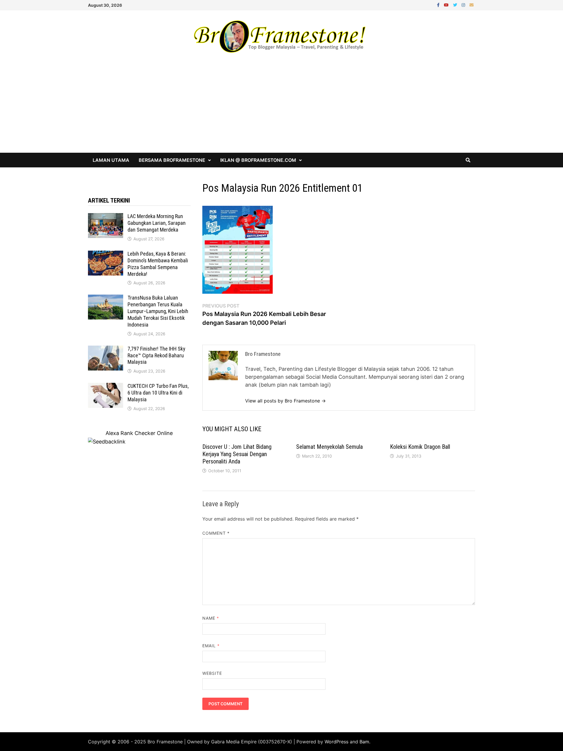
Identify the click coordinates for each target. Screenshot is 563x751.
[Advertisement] (281, 109)
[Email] (471, 4)
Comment (216, 533)
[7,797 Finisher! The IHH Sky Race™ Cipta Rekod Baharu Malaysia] (105, 349)
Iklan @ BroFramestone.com (258, 160)
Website (212, 673)
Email (211, 645)
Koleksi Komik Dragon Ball (420, 446)
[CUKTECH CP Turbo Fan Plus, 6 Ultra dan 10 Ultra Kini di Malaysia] (105, 387)
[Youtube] (447, 4)
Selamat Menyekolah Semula (329, 446)
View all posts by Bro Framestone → (285, 401)
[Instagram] (464, 4)
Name (210, 618)
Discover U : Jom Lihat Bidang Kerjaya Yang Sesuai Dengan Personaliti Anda (237, 454)
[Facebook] (438, 4)
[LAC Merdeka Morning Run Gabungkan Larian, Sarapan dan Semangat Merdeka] (105, 217)
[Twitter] (456, 4)
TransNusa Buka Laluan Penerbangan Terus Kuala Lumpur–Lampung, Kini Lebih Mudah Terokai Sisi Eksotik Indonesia (158, 311)
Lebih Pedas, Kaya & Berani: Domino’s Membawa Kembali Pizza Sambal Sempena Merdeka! (158, 264)
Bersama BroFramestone (172, 160)
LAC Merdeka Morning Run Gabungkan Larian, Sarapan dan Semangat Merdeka (157, 223)
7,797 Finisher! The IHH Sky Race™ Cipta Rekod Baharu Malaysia (156, 355)
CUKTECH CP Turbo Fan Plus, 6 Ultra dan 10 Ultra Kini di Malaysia (158, 392)
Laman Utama (111, 160)
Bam (364, 742)
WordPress (336, 742)
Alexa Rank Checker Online (139, 433)
